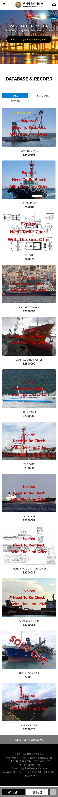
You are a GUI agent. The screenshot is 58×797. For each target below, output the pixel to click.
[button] (26, 60)
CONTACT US (36, 739)
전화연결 (37, 792)
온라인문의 (13, 792)
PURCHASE (43, 95)
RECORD (15, 101)
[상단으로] (52, 792)
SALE (15, 95)
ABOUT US (20, 739)
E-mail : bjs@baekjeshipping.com (29, 768)
